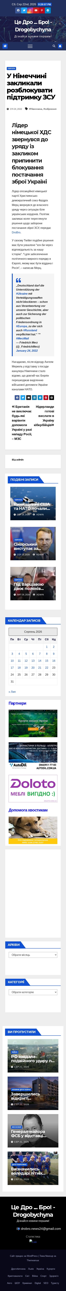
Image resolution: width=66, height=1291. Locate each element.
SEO (45, 1283)
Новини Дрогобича (21, 1090)
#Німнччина (35, 109)
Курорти (51, 1269)
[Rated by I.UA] (33, 1241)
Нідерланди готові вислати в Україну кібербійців (44, 416)
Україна (40, 1269)
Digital (38, 1283)
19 (26, 667)
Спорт (43, 1276)
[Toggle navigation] (30, 46)
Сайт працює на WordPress (24, 1256)
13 (33, 660)
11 (19, 660)
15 (46, 660)
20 (33, 667)
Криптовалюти (15, 1276)
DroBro (16, 232)
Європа (11, 68)
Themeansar (33, 1260)
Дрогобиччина (19, 1164)
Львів (31, 1269)
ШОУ (17, 1283)
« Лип (12, 691)
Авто (9, 1283)
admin (20, 459)
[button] (54, 46)
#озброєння (50, 109)
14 (39, 660)
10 (12, 660)
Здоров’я (53, 1276)
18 (19, 667)
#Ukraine (22, 293)
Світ (27, 1276)
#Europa (21, 326)
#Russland (30, 330)
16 (53, 660)
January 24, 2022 (27, 350)
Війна (14, 1052)
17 (12, 667)
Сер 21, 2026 (21, 1067)
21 (39, 667)
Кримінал (27, 1283)
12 (26, 660)
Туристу (55, 1283)
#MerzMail (22, 338)
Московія (16, 1127)
